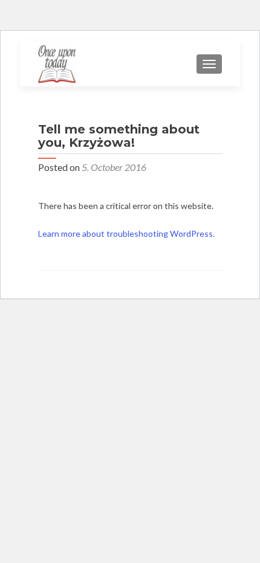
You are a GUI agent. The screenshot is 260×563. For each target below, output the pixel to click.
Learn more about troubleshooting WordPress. (126, 233)
